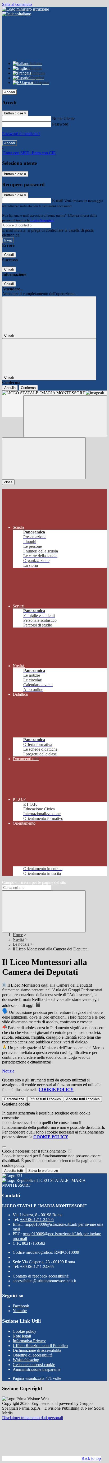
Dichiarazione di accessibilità (37, 1350)
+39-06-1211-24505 (37, 1219)
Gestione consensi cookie (34, 1364)
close (8, 482)
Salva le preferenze (43, 1171)
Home (18, 934)
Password (60, 124)
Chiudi (9, 255)
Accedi (9, 92)
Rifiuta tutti (45, 1099)
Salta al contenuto (17, 4)
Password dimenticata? (21, 133)
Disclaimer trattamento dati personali (32, 1417)
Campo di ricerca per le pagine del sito (34, 882)
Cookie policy (24, 1331)
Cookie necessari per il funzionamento (34, 1151)
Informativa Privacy (29, 1341)
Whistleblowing (26, 1360)
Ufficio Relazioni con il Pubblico (40, 1345)
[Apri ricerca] (65, 416)
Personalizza (14, 1099)
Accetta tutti (83, 1099)
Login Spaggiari (42, 220)
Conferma (28, 388)
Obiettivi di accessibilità (32, 1355)
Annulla (10, 388)
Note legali (22, 1336)
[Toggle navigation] (44, 458)
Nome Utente (63, 118)
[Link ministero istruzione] (25, 9)
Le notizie (21, 944)
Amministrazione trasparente (36, 1369)
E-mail (57, 200)
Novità (18, 939)
